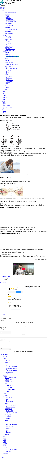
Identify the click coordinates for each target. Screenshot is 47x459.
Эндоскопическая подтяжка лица (10, 406)
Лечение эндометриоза (7, 362)
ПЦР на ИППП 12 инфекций (9, 36)
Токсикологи (4, 439)
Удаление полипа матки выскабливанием (11, 366)
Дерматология (5, 375)
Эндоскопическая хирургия (8, 433)
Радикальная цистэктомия (9, 80)
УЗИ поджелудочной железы (11, 389)
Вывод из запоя (7, 32)
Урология (4, 96)
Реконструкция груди (9, 69)
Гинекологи (4, 441)
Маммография (8, 38)
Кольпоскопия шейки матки (8, 23)
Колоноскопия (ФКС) (7, 52)
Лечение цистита (7, 15)
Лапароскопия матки (7, 360)
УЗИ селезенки (9, 42)
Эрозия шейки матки (7, 373)
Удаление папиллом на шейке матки (10, 20)
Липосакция (6, 403)
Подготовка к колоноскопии (8, 53)
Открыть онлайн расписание (4, 354)
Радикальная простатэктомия (9, 426)
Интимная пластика (7, 54)
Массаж (6, 89)
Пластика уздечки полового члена (10, 400)
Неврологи (4, 94)
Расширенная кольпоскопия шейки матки (11, 370)
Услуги (3, 10)
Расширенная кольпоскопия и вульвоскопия (11, 371)
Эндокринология (7, 434)
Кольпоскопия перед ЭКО (9, 26)
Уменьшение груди (8, 73)
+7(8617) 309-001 (2, 7)
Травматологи (5, 437)
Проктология (6, 74)
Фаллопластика (8, 77)
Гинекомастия (8, 418)
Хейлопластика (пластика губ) (8, 408)
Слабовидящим (4, 112)
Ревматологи (4, 98)
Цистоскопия (7, 16)
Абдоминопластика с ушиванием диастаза (11, 412)
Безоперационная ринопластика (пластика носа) (12, 64)
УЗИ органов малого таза (9, 385)
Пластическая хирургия (6, 399)
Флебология (6, 420)
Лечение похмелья (7, 34)
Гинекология (4, 358)
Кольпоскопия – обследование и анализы (11, 369)
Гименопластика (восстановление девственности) (12, 56)
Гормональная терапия (7, 27)
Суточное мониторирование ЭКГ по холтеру (10, 12)
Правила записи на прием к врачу (7, 104)
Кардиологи (4, 93)
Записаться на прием (4, 279)
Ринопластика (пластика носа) (8, 63)
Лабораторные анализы (8, 37)
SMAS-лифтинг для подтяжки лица (10, 61)
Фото (2, 109)
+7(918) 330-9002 (2, 8)
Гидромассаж (7, 430)
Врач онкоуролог (8, 79)
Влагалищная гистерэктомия (9, 19)
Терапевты (4, 92)
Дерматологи (5, 97)
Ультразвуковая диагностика (8, 39)
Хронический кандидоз (9, 18)
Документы (4, 108)
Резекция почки (8, 82)
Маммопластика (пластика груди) (9, 414)
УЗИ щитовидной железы (9, 46)
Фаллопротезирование (9, 78)
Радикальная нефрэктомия (9, 81)
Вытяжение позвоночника (9, 84)
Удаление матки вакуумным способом (11, 21)
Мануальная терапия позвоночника (10, 49)
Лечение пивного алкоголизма (8, 379)
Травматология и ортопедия (8, 76)
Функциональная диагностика (8, 47)
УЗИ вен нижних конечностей (10, 44)
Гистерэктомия (6, 364)
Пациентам (3, 101)
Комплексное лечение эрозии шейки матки (11, 29)
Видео (2, 316)
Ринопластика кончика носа (9, 65)
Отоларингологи (5, 443)
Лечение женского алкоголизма (9, 33)
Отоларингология (5, 395)
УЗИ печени (9, 43)
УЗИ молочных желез (9, 45)
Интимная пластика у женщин (10, 401)
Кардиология (5, 356)
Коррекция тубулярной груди (9, 71)
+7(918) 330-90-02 (7, 321)
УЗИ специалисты (5, 100)
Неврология (4, 393)
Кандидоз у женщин (7, 17)
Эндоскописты (5, 99)
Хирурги (4, 91)
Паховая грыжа (8, 431)
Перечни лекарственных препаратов (7, 107)
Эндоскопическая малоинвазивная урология (11, 424)
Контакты (3, 457)
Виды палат (4, 103)
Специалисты (3, 90)
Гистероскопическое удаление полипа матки (11, 368)
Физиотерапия (6, 83)
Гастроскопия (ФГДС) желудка (8, 397)
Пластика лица (6, 58)
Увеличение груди (8, 70)
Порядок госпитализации (6, 105)
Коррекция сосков (8, 416)
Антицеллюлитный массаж (9, 435)
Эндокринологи (5, 95)
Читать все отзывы (27, 287)
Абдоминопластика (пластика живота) (9, 66)
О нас (2, 110)
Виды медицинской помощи (6, 453)
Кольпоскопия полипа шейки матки (10, 25)
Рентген (6, 383)
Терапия (6, 75)
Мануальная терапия (7, 48)
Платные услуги (5, 447)
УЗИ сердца (7, 391)
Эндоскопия (4, 51)
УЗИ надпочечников (10, 387)
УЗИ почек (9, 41)
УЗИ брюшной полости (9, 40)
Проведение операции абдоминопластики (11, 68)
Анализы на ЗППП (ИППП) (8, 381)
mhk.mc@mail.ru (11, 321)
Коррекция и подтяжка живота (10, 67)
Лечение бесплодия (7, 13)
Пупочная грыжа (8, 87)
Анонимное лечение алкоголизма (9, 31)
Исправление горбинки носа (9, 410)
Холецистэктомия (8, 432)
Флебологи (4, 445)
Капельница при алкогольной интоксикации (10, 377)
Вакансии (4, 111)
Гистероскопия (6, 22)
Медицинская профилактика (6, 106)
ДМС (4, 102)
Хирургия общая (7, 85)
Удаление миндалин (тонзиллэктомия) (9, 50)
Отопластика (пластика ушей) (8, 402)
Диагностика (4, 35)
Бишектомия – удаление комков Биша (11, 59)
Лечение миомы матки (7, 14)
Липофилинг (7, 72)
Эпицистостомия (8, 428)
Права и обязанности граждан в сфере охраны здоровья (10, 449)
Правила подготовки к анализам (7, 451)
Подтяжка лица (7, 60)
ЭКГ (5, 11)
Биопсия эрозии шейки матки (10, 28)
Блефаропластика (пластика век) (9, 62)
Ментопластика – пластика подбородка (11, 404)
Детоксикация (5, 30)
